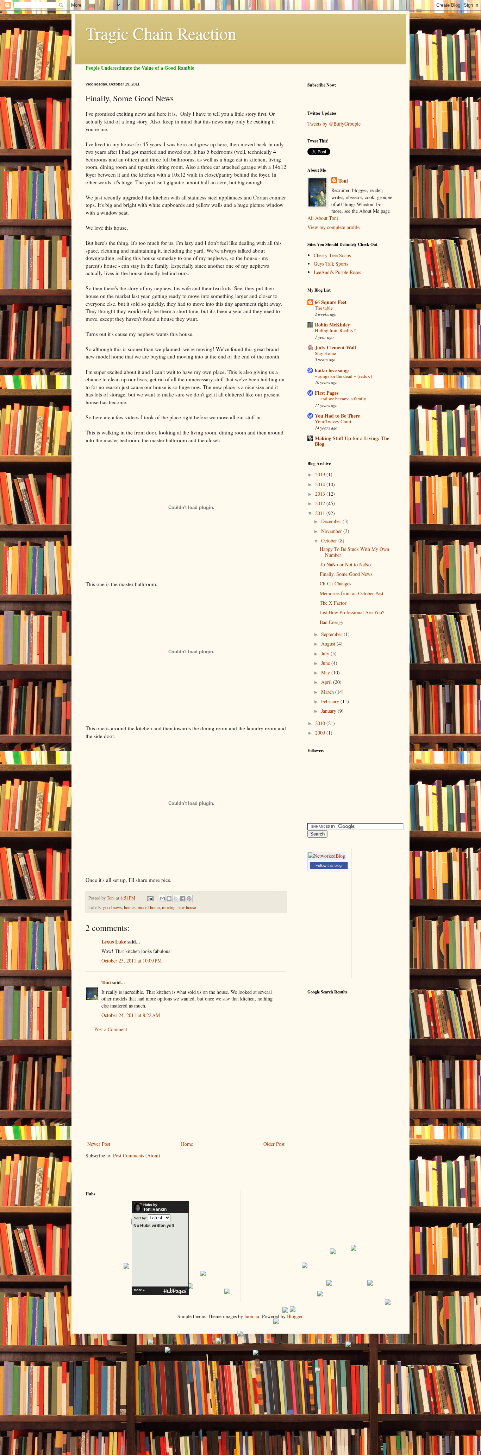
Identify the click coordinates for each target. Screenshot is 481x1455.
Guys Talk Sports (331, 263)
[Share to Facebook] (182, 898)
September (332, 634)
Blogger (294, 1316)
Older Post (274, 1144)
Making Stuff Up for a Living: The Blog (352, 440)
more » (139, 1290)
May (326, 672)
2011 (320, 513)
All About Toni (322, 218)
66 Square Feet (330, 302)
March (328, 691)
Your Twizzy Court (333, 421)
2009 (320, 732)
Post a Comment (110, 1029)
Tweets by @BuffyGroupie (334, 123)
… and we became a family (340, 398)
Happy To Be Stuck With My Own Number (354, 552)
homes (130, 907)
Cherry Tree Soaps (332, 255)
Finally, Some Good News (346, 574)
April (327, 682)
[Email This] (162, 898)
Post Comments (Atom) (136, 1155)
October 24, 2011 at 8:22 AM (130, 1015)
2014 (320, 484)
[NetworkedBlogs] (326, 862)
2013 (320, 493)
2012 (320, 503)
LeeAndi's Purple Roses (337, 272)
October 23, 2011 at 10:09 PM (131, 960)
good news (112, 907)
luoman (251, 1316)
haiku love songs (332, 370)
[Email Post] (150, 898)
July (326, 653)
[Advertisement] (186, 1087)
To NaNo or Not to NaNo (345, 564)
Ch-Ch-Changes (335, 583)
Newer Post (98, 1144)
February (331, 701)
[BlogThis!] (169, 898)
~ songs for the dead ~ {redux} (343, 376)
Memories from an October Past (351, 593)
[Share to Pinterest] (189, 898)
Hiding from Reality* (335, 330)
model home (149, 907)
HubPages (175, 1291)
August (329, 643)
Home (187, 1144)
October (329, 540)
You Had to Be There (337, 415)
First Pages (326, 392)
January (329, 710)
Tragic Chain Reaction (161, 33)
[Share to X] (175, 898)
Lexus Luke (113, 941)
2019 (320, 474)
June (326, 663)
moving (168, 907)
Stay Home (325, 353)
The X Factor (333, 602)
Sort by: (140, 1218)
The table (324, 308)
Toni (106, 982)
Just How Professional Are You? (352, 612)
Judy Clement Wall (335, 347)
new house (186, 907)
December (332, 521)
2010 (320, 723)
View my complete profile (333, 227)
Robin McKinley (332, 324)
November (332, 531)
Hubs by (155, 1207)
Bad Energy (331, 622)
